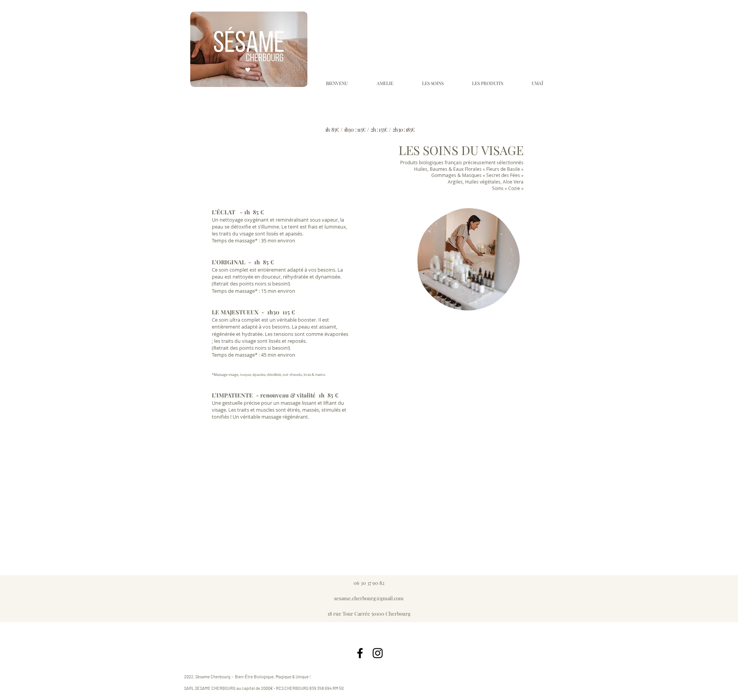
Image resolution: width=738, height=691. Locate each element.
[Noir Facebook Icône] (360, 653)
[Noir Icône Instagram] (377, 653)
